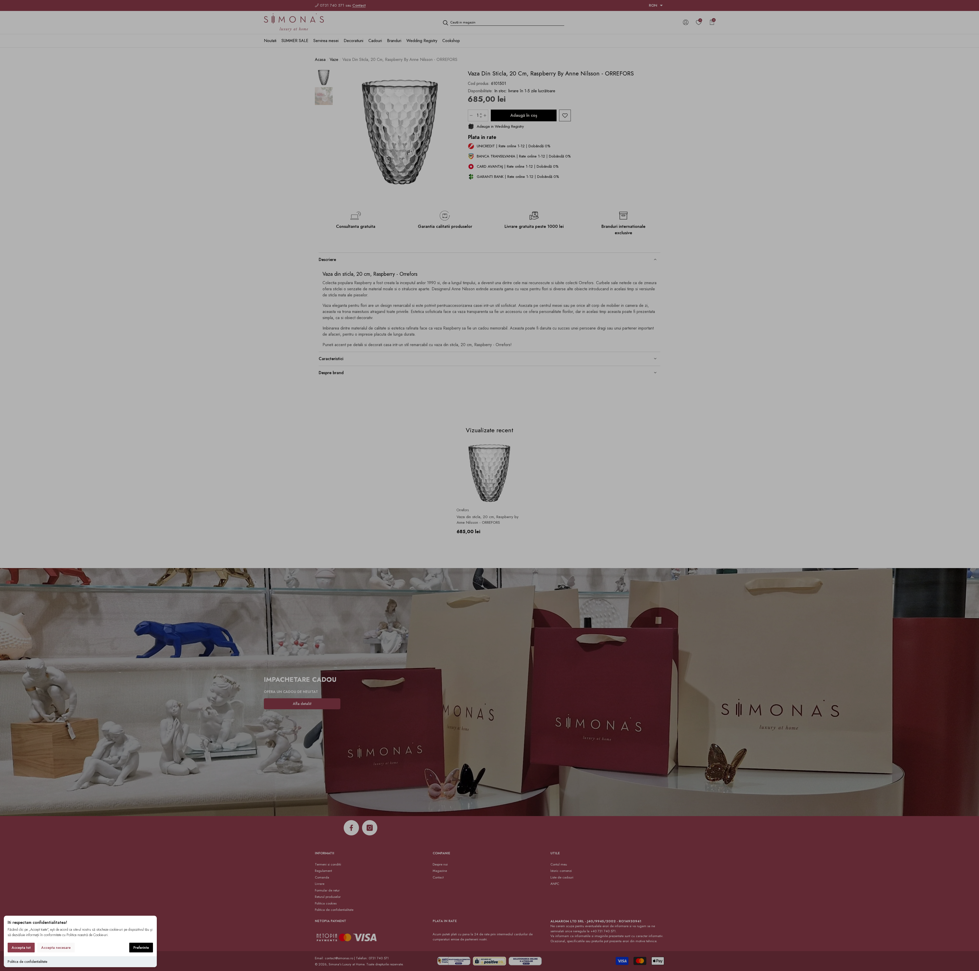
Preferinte (141, 947)
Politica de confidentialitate (27, 961)
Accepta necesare (56, 947)
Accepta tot (21, 947)
